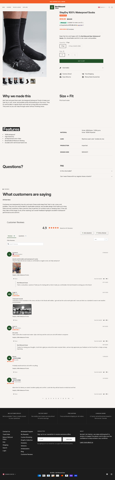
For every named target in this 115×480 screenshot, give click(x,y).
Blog (22, 451)
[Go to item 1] (5, 81)
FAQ (4, 442)
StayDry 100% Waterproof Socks (20, 275)
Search (5, 448)
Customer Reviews (27, 454)
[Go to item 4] (21, 81)
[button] (81, 25)
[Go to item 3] (16, 81)
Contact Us (6, 431)
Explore (25, 7)
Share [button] (15, 278)
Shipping (5, 445)
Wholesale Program (27, 431)
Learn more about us (86, 442)
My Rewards (24, 434)
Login (4, 451)
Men (3, 7)
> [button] (72, 398)
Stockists (24, 443)
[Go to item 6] (32, 81)
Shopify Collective (26, 440)
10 (68, 398)
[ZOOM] (42, 73)
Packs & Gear (17, 7)
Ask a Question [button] (88, 233)
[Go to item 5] (27, 81)
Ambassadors (25, 448)
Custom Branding (26, 437)
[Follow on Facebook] (107, 474)
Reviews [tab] (10, 236)
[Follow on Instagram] (111, 474)
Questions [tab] (21, 236)
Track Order (6, 434)
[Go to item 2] (10, 81)
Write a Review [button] (102, 233)
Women (9, 7)
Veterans (24, 446)
